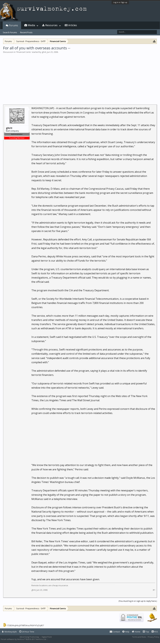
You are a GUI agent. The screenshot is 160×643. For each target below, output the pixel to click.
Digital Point (47, 637)
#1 (154, 590)
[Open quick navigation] (154, 41)
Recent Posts (26, 32)
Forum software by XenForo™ (24, 639)
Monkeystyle (10, 631)
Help (127, 631)
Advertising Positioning (29, 637)
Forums (13, 25)
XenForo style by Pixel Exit (59, 639)
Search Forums (10, 32)
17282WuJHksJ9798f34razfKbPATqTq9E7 (25, 625)
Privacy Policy (153, 637)
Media (31, 25)
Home (137, 631)
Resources (51, 25)
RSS (156, 631)
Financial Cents (24, 52)
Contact (116, 631)
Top (147, 631)
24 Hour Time (27, 631)
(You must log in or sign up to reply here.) (138, 601)
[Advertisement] (80, 77)
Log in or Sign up (120, 2)
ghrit (44, 52)
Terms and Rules (139, 637)
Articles (72, 25)
